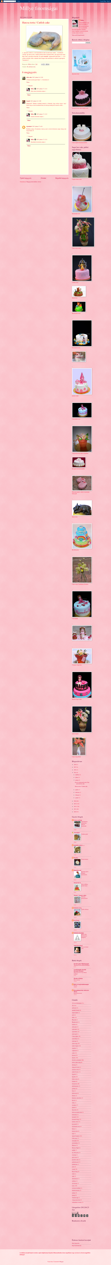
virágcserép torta (76, 1200)
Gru (73, 1091)
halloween (74, 1093)
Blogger (61, 1261)
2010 (75, 812)
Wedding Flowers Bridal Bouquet (81, 965)
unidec (73, 1193)
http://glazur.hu (75, 1243)
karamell (74, 1117)
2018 (75, 764)
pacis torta (74, 1157)
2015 (75, 772)
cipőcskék (74, 1029)
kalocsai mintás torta (77, 1112)
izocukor (74, 1105)
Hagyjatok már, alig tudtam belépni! (80, 973)
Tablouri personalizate (84, 897)
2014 (75, 801)
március (77, 792)
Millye (32, 89)
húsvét (73, 1100)
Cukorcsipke (75, 1036)
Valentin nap (75, 1197)
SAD (73, 1174)
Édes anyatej (77, 980)
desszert (74, 1055)
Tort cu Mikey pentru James (84, 884)
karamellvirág (75, 1119)
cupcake (74, 1048)
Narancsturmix (84, 859)
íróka (73, 1103)
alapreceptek (75, 1012)
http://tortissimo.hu (76, 1245)
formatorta (74, 1084)
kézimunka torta (76, 1126)
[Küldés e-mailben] (42, 64)
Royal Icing (75, 1171)
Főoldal (43, 178)
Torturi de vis (77, 883)
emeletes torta (75, 1069)
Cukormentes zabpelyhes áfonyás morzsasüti (84, 824)
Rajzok (75, 986)
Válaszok (30, 85)
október (77, 775)
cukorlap (74, 1041)
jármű (73, 1107)
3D (27, 67)
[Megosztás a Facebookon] (47, 64)
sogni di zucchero (78, 945)
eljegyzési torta (75, 1067)
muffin (73, 1150)
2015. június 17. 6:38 (37, 126)
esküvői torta (75, 1072)
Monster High (75, 1148)
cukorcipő (74, 1034)
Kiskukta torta (78, 908)
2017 (75, 767)
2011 (75, 809)
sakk (73, 1176)
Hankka (76, 858)
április (77, 790)
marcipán (74, 1140)
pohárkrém (74, 1164)
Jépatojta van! (77, 870)
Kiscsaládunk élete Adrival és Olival (81, 991)
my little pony (75, 1152)
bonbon (74, 1024)
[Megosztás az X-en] (45, 64)
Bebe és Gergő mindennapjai (81, 984)
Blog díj (74, 1020)
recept (73, 1169)
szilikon (74, 1181)
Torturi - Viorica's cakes (80, 895)
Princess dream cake (84, 947)
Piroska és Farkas (78, 978)
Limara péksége (78, 820)
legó (73, 1133)
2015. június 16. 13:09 (35, 101)
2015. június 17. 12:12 (42, 89)
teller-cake (29, 77)
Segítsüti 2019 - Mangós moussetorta (85, 873)
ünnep (73, 1195)
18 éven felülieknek (76, 1003)
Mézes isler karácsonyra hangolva (84, 936)
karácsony (74, 1114)
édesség (74, 1065)
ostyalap (74, 1155)
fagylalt (74, 1074)
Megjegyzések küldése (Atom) (33, 182)
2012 (75, 806)
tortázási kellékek (76, 1188)
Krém (73, 1129)
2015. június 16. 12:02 (37, 77)
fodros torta (75, 1079)
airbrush (31, 67)
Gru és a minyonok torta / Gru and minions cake (82, 783)
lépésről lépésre (75, 1136)
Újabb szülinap (84, 909)
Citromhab (77, 833)
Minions (74, 1145)
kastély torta (75, 1121)
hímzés (73, 1095)
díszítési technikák (76, 1060)
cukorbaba (74, 1031)
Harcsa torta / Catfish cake (81, 786)
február (77, 795)
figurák (73, 1076)
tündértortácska (75, 1190)
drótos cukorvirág (76, 1062)
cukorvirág (74, 1043)
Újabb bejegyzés (25, 178)
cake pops (74, 1027)
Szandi (28, 101)
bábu (73, 1017)
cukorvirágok (75, 1046)
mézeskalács (75, 1143)
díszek (73, 1057)
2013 (75, 804)
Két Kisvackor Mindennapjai (81, 964)
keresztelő (74, 1124)
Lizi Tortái (76, 920)
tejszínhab (29, 126)
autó (73, 1015)
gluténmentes (75, 1086)
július (76, 777)
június (77, 780)
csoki (73, 1053)
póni (73, 1167)
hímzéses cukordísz (76, 1098)
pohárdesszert (75, 1162)
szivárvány (74, 1183)
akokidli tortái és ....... (79, 845)
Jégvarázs (74, 1110)
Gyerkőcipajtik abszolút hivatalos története (80, 970)
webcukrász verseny (77, 1202)
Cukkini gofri (84, 834)
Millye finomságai (39, 8)
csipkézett (74, 1050)
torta (34, 67)
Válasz (27, 82)
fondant (74, 1081)
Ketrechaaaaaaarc (78, 993)
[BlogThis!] (43, 64)
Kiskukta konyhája (79, 933)
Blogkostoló (75, 1022)
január (77, 798)
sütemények (75, 1178)
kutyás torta (75, 1131)
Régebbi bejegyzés (62, 178)
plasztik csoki (75, 1159)
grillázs (74, 1088)
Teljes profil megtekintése (78, 35)
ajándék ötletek (75, 1010)
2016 (75, 770)
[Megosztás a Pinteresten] (48, 64)
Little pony (74, 1138)
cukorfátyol (75, 1038)
